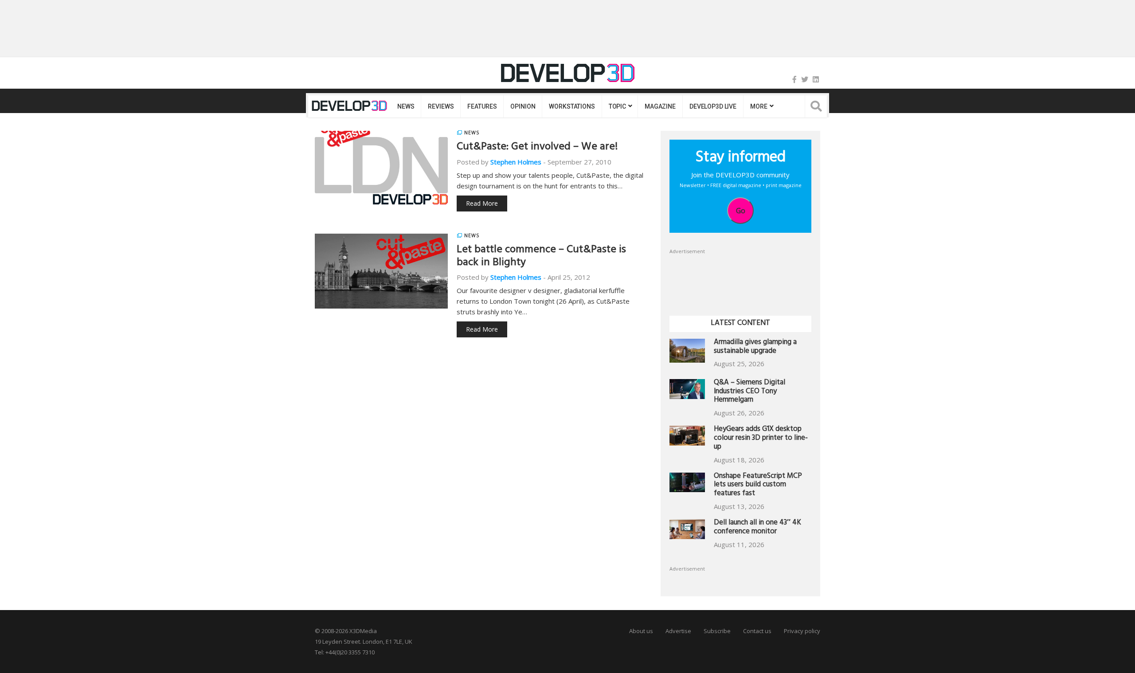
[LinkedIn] (815, 79)
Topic (617, 106)
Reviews (441, 106)
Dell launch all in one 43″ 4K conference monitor (757, 527)
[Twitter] (805, 79)
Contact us (757, 631)
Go (740, 210)
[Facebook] (794, 79)
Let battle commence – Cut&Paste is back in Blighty (541, 257)
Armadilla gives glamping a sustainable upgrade (755, 347)
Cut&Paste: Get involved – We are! (537, 147)
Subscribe (717, 631)
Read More (482, 203)
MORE (758, 106)
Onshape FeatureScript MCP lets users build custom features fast (758, 485)
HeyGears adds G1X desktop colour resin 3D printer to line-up (761, 438)
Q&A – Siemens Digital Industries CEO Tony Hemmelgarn (749, 392)
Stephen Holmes (515, 161)
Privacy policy (802, 631)
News (405, 106)
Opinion (522, 106)
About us (641, 631)
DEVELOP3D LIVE (712, 106)
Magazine (660, 106)
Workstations (572, 106)
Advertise (678, 631)
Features (482, 106)
